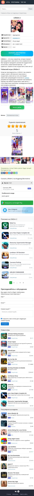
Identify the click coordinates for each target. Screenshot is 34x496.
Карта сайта (23, 494)
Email (2, 303)
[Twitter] (9, 173)
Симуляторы (23, 13)
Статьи (9, 494)
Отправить (5, 323)
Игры (8, 2)
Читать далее (17, 107)
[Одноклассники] (7, 173)
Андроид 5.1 (16, 38)
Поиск (30, 9)
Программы (15, 2)
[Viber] (12, 173)
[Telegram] (17, 173)
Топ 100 (23, 2)
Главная (3, 13)
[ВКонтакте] (2, 173)
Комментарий (5, 309)
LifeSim (27, 78)
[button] (15, 160)
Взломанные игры (12, 115)
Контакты (15, 494)
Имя (2, 297)
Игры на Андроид (12, 13)
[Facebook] (4, 173)
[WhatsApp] (14, 173)
